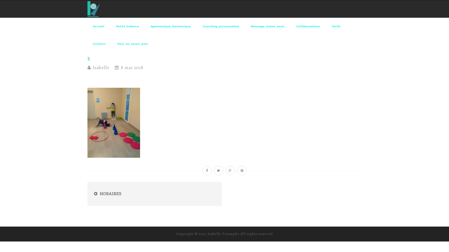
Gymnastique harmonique (171, 26)
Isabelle (101, 67)
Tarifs (336, 26)
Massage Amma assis (268, 26)
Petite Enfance (127, 26)
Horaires (111, 193)
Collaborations (308, 26)
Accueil (98, 26)
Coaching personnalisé (221, 26)
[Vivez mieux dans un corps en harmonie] (93, 9)
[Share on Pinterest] (242, 170)
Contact (99, 44)
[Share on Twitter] (218, 170)
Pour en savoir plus (132, 44)
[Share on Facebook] (207, 170)
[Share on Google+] (230, 170)
